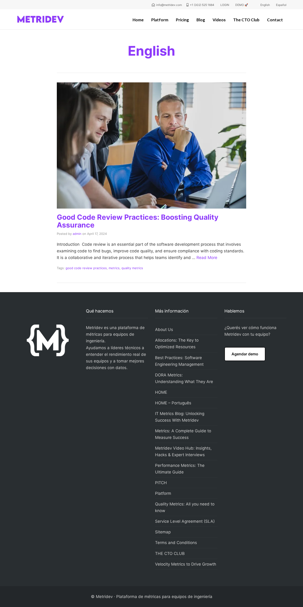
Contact (275, 19)
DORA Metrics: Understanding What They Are (184, 378)
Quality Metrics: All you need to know (184, 507)
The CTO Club (246, 19)
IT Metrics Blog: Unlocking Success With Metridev (179, 417)
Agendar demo (245, 354)
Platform (159, 19)
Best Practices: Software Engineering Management (179, 361)
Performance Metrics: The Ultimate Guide (180, 468)
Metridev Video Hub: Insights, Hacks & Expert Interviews (183, 451)
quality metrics (132, 268)
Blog (200, 19)
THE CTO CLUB (170, 553)
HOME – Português (173, 403)
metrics (114, 268)
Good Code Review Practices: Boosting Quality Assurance (137, 221)
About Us (164, 329)
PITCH (161, 482)
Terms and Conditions (176, 542)
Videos (219, 19)
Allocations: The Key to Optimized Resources (177, 343)
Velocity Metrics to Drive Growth (185, 564)
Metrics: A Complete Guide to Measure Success (183, 434)
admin (77, 234)
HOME (161, 392)
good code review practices (86, 268)
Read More (206, 257)
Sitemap (163, 532)
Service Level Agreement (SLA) (185, 521)
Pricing (182, 19)
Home (138, 19)
